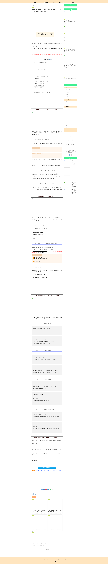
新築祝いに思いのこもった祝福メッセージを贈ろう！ (42, 92)
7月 (66, 118)
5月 (66, 115)
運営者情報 (73, 2)
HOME (35, 2)
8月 (66, 120)
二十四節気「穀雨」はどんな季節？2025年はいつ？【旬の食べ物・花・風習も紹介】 (70, 79)
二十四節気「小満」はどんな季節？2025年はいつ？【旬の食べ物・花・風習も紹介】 (70, 50)
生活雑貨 (67, 94)
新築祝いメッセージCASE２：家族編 (39, 85)
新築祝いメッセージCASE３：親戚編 (39, 87)
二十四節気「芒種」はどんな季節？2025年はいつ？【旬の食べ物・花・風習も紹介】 (70, 36)
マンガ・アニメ (67, 2)
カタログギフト (68, 104)
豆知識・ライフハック (69, 89)
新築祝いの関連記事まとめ (47, 467)
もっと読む (47, 549)
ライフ (41, 2)
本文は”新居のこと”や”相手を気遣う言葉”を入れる (41, 76)
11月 (66, 125)
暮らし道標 (54, 561)
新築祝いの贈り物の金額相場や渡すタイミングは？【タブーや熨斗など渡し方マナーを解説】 (73, 170)
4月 (66, 113)
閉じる (50, 59)
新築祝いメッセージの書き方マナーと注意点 (40, 62)
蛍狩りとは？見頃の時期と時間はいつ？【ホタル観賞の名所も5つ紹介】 (44, 552)
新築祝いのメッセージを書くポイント (39, 71)
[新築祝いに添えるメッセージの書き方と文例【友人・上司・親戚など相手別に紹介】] (48, 489)
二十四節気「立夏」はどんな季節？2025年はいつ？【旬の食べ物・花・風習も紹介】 (70, 65)
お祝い (33, 493)
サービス (67, 96)
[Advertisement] (47, 102)
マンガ (66, 132)
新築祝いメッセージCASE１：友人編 (39, 83)
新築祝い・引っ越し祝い (36, 494)
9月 (66, 122)
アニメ (66, 134)
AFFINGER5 (57, 562)
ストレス (60, 2)
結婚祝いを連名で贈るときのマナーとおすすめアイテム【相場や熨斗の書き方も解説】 (73, 162)
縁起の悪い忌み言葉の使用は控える (39, 64)
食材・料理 (67, 92)
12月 (66, 127)
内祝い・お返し (68, 103)
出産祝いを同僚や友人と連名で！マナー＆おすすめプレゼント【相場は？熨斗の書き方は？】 (73, 185)
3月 (66, 111)
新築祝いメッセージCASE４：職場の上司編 (40, 89)
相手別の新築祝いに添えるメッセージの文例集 (41, 81)
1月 (66, 108)
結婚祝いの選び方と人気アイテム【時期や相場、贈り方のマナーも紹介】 (73, 177)
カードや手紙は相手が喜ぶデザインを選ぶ (40, 69)
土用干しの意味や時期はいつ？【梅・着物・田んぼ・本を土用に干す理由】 (45, 553)
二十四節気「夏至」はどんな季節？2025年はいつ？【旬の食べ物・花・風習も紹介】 (70, 21)
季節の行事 (54, 2)
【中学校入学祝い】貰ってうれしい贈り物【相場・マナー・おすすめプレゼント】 (73, 191)
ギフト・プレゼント (47, 2)
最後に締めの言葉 (37, 78)
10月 (66, 123)
